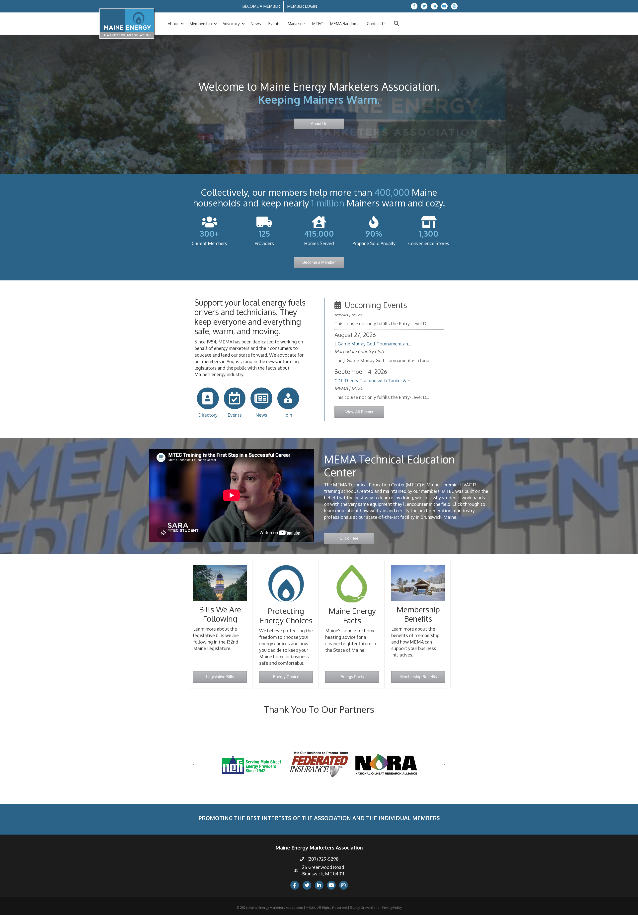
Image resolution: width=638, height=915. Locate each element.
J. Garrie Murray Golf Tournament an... (372, 376)
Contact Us (377, 23)
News (255, 23)
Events (274, 23)
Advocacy (231, 23)
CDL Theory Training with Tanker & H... (374, 339)
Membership (200, 23)
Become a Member (261, 6)
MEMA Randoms (345, 23)
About (173, 23)
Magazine (296, 23)
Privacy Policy (392, 908)
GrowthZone (370, 908)
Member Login (302, 6)
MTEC (317, 23)
